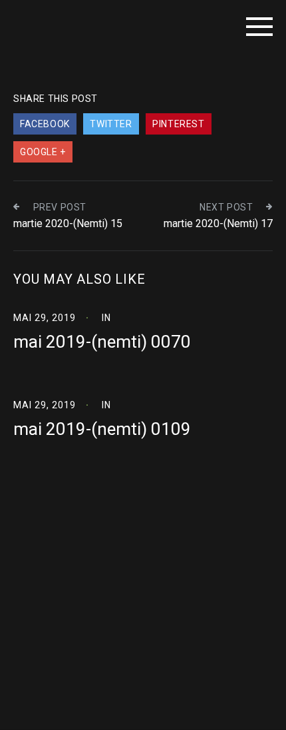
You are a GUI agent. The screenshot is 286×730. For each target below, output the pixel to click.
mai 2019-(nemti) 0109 (102, 429)
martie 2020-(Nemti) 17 (218, 223)
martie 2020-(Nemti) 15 (67, 223)
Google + (43, 152)
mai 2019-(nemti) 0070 (102, 342)
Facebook (45, 124)
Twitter (111, 124)
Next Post (226, 207)
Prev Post (59, 207)
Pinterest (178, 124)
